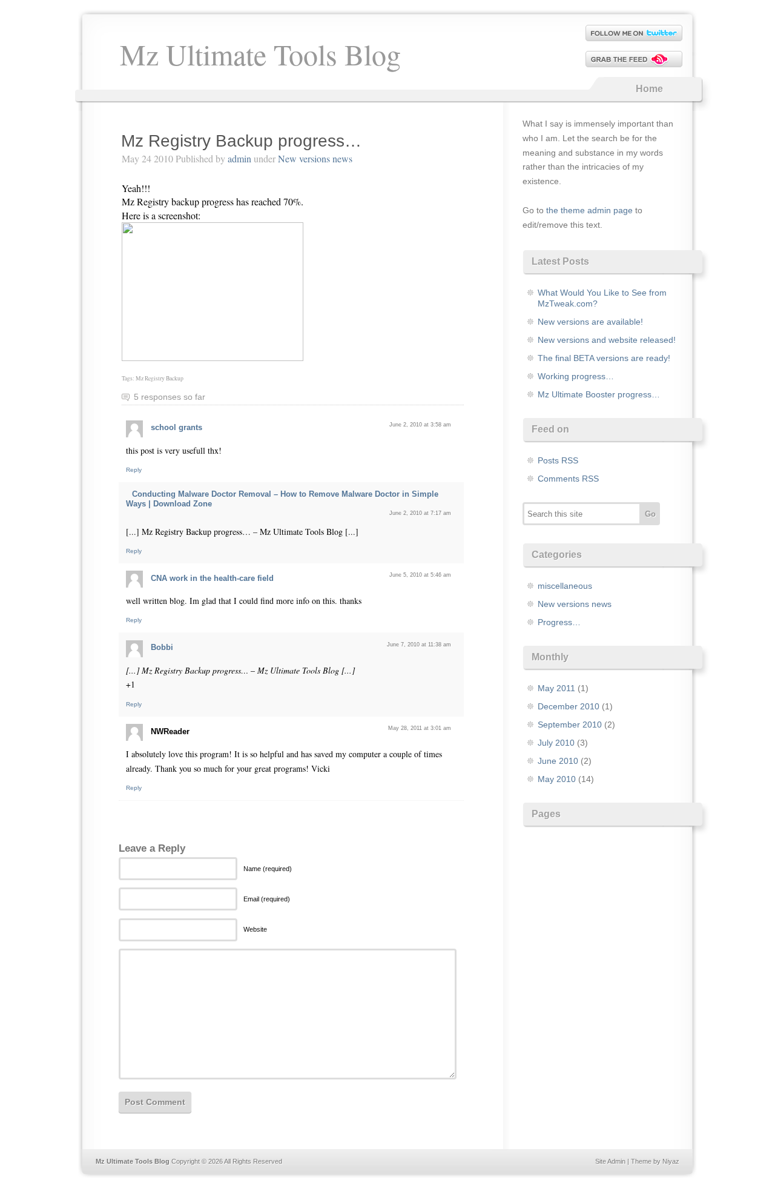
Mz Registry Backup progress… (241, 140)
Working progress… (576, 376)
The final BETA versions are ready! (604, 358)
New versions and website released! (607, 340)
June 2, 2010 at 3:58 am (420, 425)
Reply (134, 469)
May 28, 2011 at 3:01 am (419, 728)
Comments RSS (568, 478)
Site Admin (610, 1161)
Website (255, 929)
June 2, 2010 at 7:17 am (420, 513)
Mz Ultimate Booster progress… (599, 394)
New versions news (315, 158)
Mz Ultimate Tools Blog (260, 54)
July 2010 (556, 743)
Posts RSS (558, 460)
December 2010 (568, 706)
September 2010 (570, 724)
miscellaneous (565, 586)
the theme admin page (589, 210)
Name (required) (267, 868)
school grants (176, 427)
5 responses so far (169, 397)
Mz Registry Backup (159, 378)
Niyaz (670, 1161)
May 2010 (557, 779)
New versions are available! (590, 322)
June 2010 (558, 761)
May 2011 (556, 688)
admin (239, 158)
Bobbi (162, 647)
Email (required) (266, 899)
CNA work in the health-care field (212, 578)
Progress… (559, 622)
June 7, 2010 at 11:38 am (419, 645)
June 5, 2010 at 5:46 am (420, 575)
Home (649, 89)
